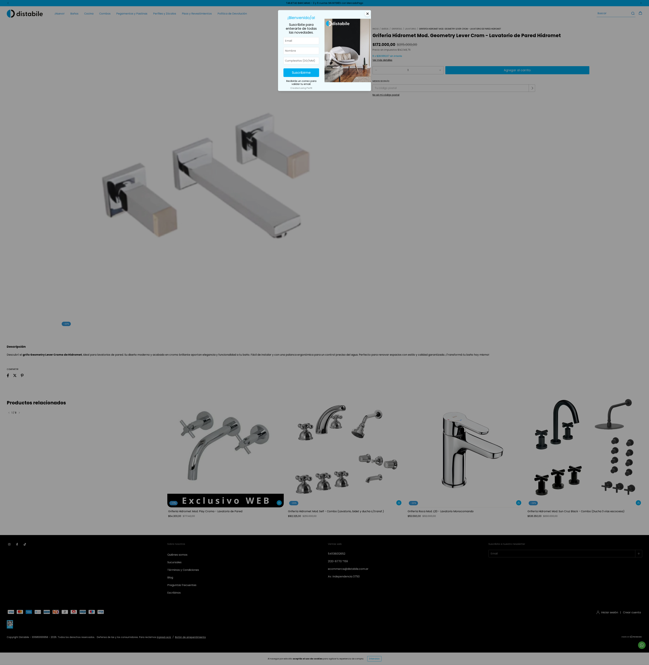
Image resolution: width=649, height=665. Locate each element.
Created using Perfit (301, 88)
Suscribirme (301, 72)
